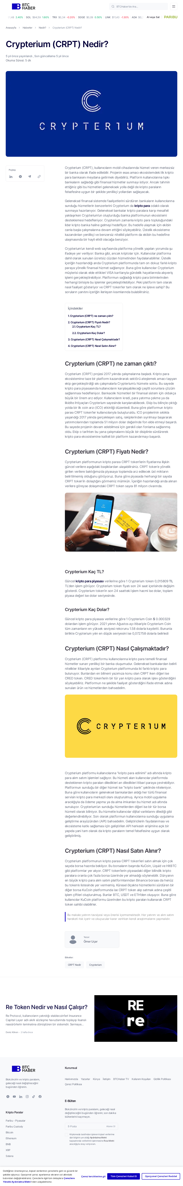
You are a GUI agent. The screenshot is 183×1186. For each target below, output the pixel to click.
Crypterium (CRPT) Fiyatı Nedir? (90, 322)
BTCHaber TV (121, 1079)
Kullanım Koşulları (141, 1079)
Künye (96, 1079)
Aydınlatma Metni (98, 1137)
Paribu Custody (14, 1126)
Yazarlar (85, 1079)
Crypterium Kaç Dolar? (91, 333)
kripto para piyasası (90, 581)
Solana (9, 1156)
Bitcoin (9, 1132)
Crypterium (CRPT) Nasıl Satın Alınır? (93, 346)
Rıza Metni (109, 1140)
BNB (8, 1144)
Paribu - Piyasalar (15, 1120)
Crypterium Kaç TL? (88, 326)
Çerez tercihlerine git (93, 1176)
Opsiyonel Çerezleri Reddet (161, 1176)
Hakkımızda (71, 1079)
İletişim (106, 1079)
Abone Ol (110, 1126)
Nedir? (42, 27)
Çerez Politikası (73, 1084)
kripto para (142, 205)
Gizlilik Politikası (162, 1079)
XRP (8, 1150)
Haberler (27, 27)
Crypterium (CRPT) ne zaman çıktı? (91, 316)
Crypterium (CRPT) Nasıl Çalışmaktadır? (95, 339)
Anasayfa (11, 27)
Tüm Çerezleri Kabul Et (123, 1176)
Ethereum (11, 1138)
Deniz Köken (12, 1032)
